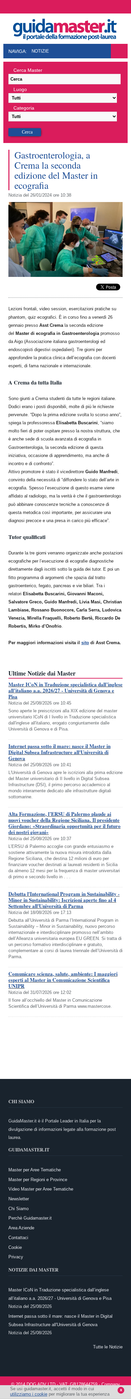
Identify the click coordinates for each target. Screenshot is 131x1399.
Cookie (15, 1247)
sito (85, 642)
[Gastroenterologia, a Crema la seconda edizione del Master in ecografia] (65, 275)
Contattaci (18, 1237)
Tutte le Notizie (108, 1346)
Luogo (20, 89)
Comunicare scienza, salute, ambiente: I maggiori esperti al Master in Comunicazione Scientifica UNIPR (63, 980)
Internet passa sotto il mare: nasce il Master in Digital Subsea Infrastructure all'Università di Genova (59, 752)
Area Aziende (21, 1227)
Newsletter (18, 1198)
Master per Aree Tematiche (34, 1169)
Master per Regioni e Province (37, 1179)
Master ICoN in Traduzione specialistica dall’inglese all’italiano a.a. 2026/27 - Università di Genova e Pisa (65, 690)
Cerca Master (27, 70)
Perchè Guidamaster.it (30, 1218)
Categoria (23, 108)
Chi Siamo (18, 1208)
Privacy (15, 1256)
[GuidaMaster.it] (65, 28)
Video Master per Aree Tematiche (40, 1189)
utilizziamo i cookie (28, 1394)
